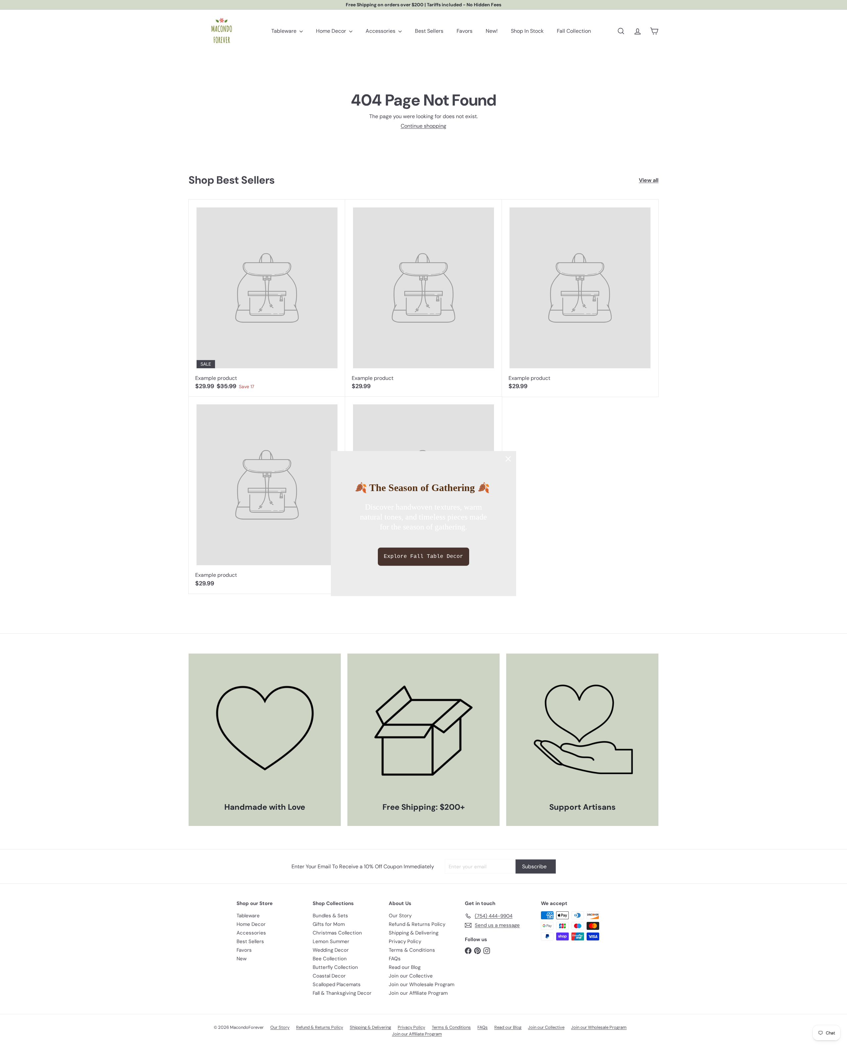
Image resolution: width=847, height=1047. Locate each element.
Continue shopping (423, 125)
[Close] (508, 459)
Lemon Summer (331, 941)
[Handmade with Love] (265, 729)
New (241, 958)
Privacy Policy (405, 941)
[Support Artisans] (582, 729)
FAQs (395, 958)
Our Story (400, 915)
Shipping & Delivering (413, 933)
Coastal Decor (329, 976)
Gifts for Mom (329, 924)
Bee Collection (330, 958)
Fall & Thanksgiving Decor (342, 993)
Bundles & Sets (330, 915)
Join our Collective (411, 976)
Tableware (284, 30)
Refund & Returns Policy (417, 924)
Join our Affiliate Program (418, 993)
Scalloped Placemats (337, 984)
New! (492, 30)
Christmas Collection (337, 933)
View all (648, 180)
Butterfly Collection (335, 967)
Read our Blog (405, 967)
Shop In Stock (527, 30)
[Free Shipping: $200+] (423, 729)
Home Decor (331, 30)
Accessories (381, 30)
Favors (464, 30)
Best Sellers (429, 30)
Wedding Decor (331, 950)
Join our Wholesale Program (421, 984)
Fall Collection (574, 30)
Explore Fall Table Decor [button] (423, 556)
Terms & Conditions (412, 950)
